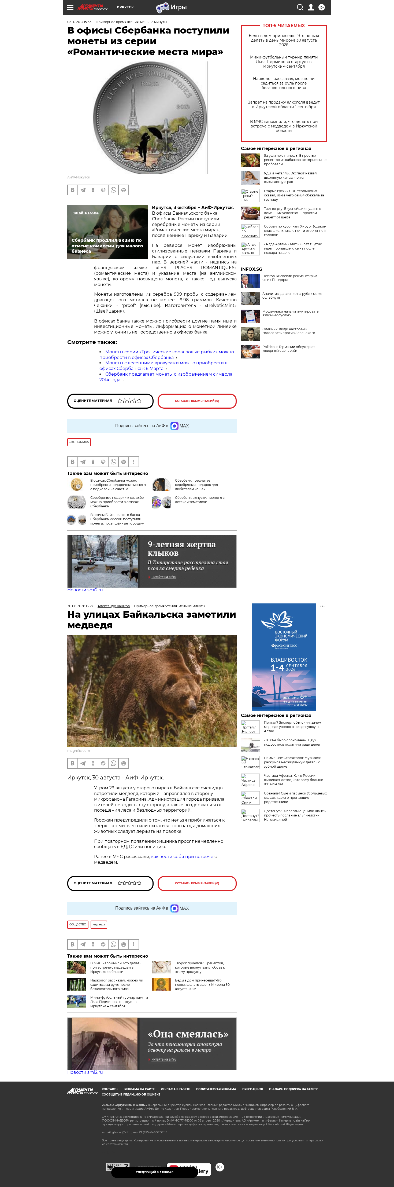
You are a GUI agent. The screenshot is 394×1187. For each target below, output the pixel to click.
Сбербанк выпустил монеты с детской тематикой (200, 500)
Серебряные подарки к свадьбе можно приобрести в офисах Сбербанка (117, 502)
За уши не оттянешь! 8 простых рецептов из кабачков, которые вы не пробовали (295, 159)
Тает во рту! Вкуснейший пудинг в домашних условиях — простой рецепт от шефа (292, 213)
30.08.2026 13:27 (80, 606)
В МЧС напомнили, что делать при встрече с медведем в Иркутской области (284, 126)
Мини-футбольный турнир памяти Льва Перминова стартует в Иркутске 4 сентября (284, 62)
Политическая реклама (216, 1089)
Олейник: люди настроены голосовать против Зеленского (288, 331)
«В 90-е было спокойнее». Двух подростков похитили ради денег (292, 742)
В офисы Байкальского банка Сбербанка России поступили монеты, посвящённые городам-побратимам (117, 521)
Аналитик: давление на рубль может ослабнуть (293, 295)
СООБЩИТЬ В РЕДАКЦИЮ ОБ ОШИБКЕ (131, 1094)
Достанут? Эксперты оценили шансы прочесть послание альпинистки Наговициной (295, 815)
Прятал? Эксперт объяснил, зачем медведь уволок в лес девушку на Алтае (292, 726)
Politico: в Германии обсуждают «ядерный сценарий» (288, 349)
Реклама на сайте (139, 1089)
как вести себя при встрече (182, 856)
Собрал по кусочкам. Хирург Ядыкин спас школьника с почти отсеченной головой (295, 230)
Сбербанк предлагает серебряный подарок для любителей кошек (196, 484)
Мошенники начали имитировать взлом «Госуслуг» (290, 313)
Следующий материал (154, 1172)
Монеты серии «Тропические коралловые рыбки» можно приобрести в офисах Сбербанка (166, 354)
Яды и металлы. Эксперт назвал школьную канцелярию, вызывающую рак (290, 177)
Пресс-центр (252, 1089)
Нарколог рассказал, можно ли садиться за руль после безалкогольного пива (284, 83)
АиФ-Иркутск (78, 177)
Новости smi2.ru (85, 589)
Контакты (110, 1089)
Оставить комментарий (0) (197, 401)
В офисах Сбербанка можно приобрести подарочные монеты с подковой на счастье (118, 484)
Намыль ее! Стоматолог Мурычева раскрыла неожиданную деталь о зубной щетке (293, 762)
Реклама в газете (175, 1089)
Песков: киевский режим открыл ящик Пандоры (289, 278)
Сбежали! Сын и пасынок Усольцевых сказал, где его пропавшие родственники (295, 797)
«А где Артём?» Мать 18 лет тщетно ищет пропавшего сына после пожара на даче (293, 248)
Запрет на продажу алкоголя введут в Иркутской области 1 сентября (284, 104)
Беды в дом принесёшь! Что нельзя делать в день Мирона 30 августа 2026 (284, 40)
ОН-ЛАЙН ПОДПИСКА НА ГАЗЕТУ (293, 1089)
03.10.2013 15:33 (79, 22)
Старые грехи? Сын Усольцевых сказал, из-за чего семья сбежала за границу (294, 195)
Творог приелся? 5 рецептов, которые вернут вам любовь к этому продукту (200, 967)
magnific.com (78, 751)
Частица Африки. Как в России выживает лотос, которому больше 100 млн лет (293, 780)
